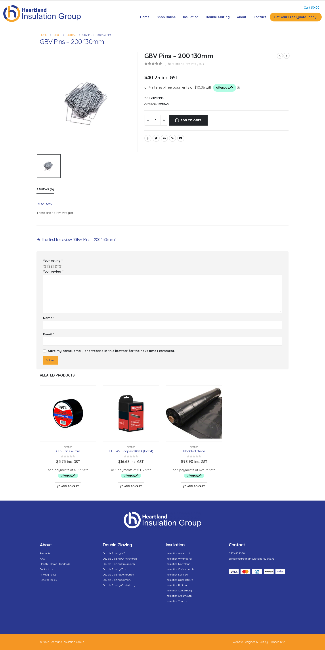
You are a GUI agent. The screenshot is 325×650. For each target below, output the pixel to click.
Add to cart (190, 120)
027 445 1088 (237, 553)
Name (48, 318)
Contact (260, 17)
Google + (172, 138)
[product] (68, 414)
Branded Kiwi (277, 642)
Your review (53, 271)
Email (180, 138)
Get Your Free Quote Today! (295, 17)
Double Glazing (218, 17)
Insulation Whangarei (179, 558)
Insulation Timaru (176, 601)
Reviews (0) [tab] (45, 189)
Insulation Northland (178, 564)
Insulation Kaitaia (176, 585)
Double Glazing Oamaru (117, 579)
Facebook (147, 138)
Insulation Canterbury (179, 590)
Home (144, 17)
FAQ (42, 558)
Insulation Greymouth (179, 595)
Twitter (156, 138)
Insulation (191, 17)
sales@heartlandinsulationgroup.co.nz (251, 558)
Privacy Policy (48, 574)
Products (45, 553)
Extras (164, 104)
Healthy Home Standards (55, 564)
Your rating (53, 261)
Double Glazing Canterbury (119, 585)
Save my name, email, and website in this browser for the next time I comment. (111, 351)
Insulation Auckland (178, 553)
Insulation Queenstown (179, 579)
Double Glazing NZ (114, 553)
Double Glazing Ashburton (118, 574)
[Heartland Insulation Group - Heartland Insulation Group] (42, 13)
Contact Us (46, 569)
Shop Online (166, 17)
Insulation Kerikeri (177, 574)
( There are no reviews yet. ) (184, 63)
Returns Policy (48, 579)
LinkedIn (164, 138)
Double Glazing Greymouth (119, 564)
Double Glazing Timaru (116, 569)
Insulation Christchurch (180, 569)
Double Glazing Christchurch (120, 558)
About (241, 17)
